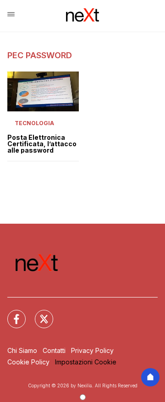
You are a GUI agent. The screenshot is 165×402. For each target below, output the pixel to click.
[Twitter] (38, 313)
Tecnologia (34, 123)
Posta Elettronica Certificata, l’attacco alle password (42, 144)
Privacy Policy (92, 350)
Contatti (54, 350)
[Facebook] (11, 313)
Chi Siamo (22, 350)
